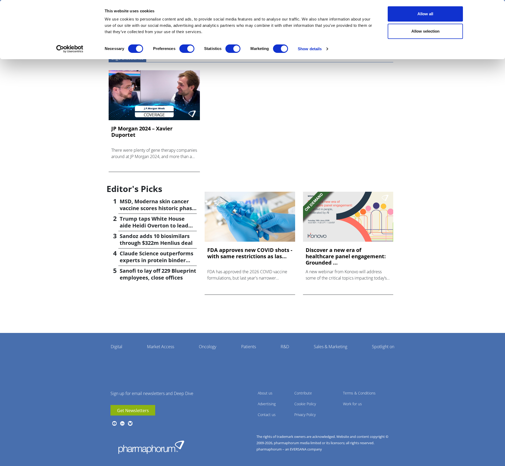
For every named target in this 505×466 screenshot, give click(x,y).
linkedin (122, 423)
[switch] (186, 48)
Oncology (207, 346)
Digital (116, 346)
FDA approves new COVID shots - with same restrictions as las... (249, 253)
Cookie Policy (305, 403)
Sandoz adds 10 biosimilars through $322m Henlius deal (156, 239)
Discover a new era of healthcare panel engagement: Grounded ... (346, 256)
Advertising (267, 403)
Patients (248, 346)
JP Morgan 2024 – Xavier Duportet (142, 131)
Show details (310, 49)
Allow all (425, 14)
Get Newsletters (133, 410)
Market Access (160, 346)
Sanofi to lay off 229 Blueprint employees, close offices (158, 274)
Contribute (303, 393)
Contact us (267, 414)
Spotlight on (383, 346)
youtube (114, 423)
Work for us (352, 403)
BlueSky (130, 423)
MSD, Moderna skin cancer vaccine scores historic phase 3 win (157, 208)
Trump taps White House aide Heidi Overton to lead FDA (154, 225)
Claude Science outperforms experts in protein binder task (156, 260)
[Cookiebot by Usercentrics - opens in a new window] (70, 49)
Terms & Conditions (359, 393)
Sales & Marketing (330, 346)
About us (265, 393)
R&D (285, 346)
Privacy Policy (305, 414)
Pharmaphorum (151, 447)
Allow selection (425, 31)
